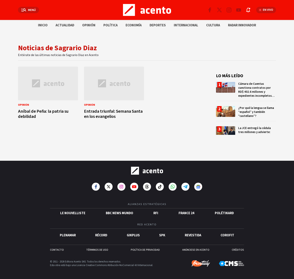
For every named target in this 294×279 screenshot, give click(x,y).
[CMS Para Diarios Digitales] (231, 263)
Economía (134, 25)
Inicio (43, 25)
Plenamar (68, 235)
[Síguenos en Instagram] (229, 10)
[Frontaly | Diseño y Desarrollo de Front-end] (201, 263)
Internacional (186, 25)
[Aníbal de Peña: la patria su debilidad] (48, 94)
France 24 (186, 213)
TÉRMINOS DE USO (97, 250)
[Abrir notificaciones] (248, 10)
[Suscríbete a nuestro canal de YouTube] (238, 10)
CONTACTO (57, 250)
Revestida (193, 235)
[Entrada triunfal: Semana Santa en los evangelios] (114, 94)
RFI (155, 213)
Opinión (88, 25)
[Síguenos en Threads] (147, 187)
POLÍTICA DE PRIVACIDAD (145, 250)
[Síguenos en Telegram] (185, 187)
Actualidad (65, 25)
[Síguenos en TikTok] (160, 187)
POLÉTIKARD (224, 213)
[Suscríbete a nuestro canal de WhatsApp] (173, 187)
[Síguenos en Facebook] (209, 10)
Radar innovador (242, 25)
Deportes (158, 25)
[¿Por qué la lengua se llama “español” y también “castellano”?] (246, 113)
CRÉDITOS (238, 250)
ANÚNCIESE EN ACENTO (195, 250)
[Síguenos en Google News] (198, 187)
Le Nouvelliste (72, 213)
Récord (101, 235)
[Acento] (147, 171)
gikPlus (133, 235)
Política (110, 25)
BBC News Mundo (119, 213)
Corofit (227, 235)
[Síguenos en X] (219, 10)
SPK (162, 235)
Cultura (213, 25)
